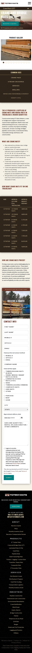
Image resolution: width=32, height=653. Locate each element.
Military (16, 633)
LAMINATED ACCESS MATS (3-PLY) (13, 380)
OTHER (8, 391)
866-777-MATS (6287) (21, 289)
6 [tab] (16, 62)
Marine (16, 616)
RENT (8, 398)
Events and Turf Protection (16, 627)
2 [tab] (6, 62)
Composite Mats (16, 565)
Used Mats (16, 551)
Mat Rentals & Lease (16, 576)
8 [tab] (21, 62)
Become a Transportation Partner (16, 534)
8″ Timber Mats (16, 542)
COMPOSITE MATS (12, 387)
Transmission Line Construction (16, 598)
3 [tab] (8, 62)
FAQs (16, 528)
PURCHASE (10, 395)
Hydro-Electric (16, 610)
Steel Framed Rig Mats (16, 556)
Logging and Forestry (16, 630)
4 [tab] (11, 62)
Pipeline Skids (16, 554)
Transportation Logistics (16, 585)
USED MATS (10, 389)
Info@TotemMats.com (15, 517)
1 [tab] (3, 62)
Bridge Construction (16, 613)
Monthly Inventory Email (16, 531)
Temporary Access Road (16, 618)
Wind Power (16, 607)
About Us (26, 640)
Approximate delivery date (12, 414)
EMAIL (8, 360)
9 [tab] (24, 62)
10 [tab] (26, 62)
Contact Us (18, 640)
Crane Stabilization (16, 604)
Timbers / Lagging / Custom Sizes (16, 559)
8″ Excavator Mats (16, 568)
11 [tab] (29, 62)
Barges (16, 624)
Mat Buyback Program (16, 579)
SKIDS (8, 383)
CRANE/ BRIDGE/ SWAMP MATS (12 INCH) (15, 376)
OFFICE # (9, 358)
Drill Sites (16, 621)
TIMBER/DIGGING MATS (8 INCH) (15, 372)
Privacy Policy (16, 463)
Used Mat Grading (16, 582)
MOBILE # (9, 355)
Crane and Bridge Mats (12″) (16, 545)
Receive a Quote (16, 525)
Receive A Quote (10, 23)
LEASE (8, 400)
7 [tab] (19, 62)
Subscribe (16, 506)
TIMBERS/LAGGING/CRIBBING (15, 385)
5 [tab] (14, 62)
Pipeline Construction (16, 595)
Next (30, 51)
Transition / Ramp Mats (16, 562)
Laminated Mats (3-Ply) (16, 548)
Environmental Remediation (16, 601)
